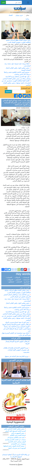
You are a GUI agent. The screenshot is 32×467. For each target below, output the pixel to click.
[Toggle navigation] (28, 2)
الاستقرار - (18, 279)
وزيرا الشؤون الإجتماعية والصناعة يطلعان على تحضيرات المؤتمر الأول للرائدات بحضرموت (16, 349)
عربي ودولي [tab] (19, 15)
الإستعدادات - (25, 277)
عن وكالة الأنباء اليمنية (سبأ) (21, 454)
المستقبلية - (26, 279)
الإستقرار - (19, 282)
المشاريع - (26, 282)
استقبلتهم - (11, 282)
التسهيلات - (10, 279)
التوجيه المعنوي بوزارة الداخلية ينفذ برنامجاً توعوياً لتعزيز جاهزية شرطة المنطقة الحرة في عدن (17, 329)
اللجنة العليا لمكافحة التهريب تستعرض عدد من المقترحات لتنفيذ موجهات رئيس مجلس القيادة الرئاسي (16, 83)
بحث (3, 2)
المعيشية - (26, 284)
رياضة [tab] (27, 19)
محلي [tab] (27, 15)
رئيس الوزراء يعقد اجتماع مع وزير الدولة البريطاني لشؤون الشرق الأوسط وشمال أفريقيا (16, 340)
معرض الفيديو (16, 360)
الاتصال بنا (13, 457)
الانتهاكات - (17, 277)
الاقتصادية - (9, 277)
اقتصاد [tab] (11, 15)
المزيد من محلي (25, 288)
